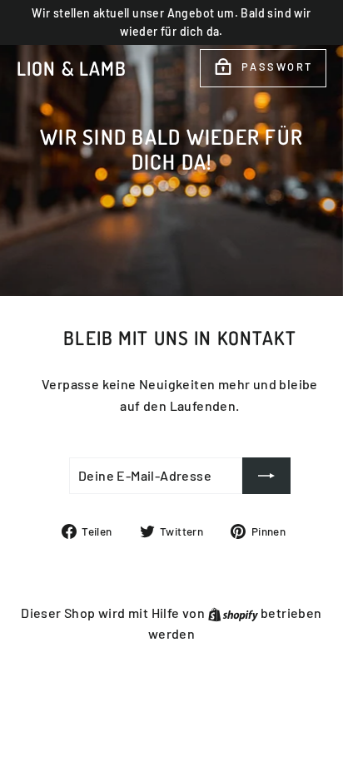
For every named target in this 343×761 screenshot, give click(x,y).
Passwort (277, 66)
